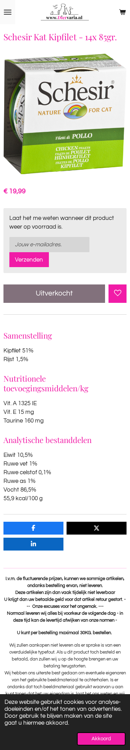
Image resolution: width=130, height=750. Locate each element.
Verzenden (29, 260)
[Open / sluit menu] (7, 12)
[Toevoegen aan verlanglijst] (118, 293)
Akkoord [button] (101, 738)
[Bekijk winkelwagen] (122, 12)
